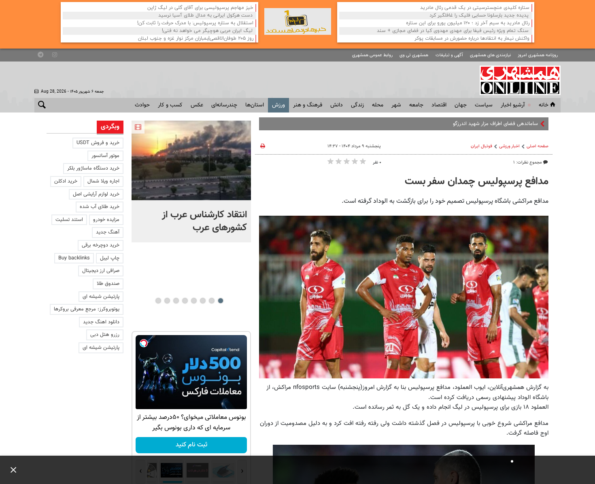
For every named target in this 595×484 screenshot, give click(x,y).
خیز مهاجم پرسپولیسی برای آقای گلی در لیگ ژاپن (200, 8)
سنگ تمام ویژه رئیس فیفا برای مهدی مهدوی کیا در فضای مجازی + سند (453, 31)
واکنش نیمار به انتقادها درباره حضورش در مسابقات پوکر (471, 38)
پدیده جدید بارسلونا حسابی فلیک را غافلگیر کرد (479, 15)
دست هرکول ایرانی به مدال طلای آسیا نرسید (205, 15)
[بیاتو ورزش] (297, 21)
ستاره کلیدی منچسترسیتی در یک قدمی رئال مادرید (474, 8)
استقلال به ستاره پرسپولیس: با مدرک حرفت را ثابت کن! (195, 23)
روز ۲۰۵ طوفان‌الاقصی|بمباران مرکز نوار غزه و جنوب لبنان (195, 38)
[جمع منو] (10, 470)
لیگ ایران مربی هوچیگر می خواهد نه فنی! (207, 31)
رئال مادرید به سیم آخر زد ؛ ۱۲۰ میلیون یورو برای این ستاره (467, 23)
